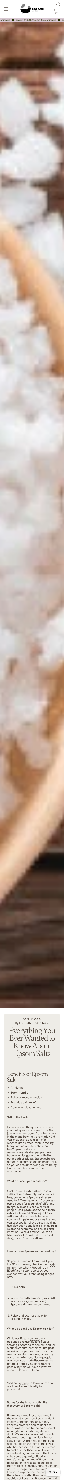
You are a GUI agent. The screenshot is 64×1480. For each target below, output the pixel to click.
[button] (57, 3)
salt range (36, 1338)
